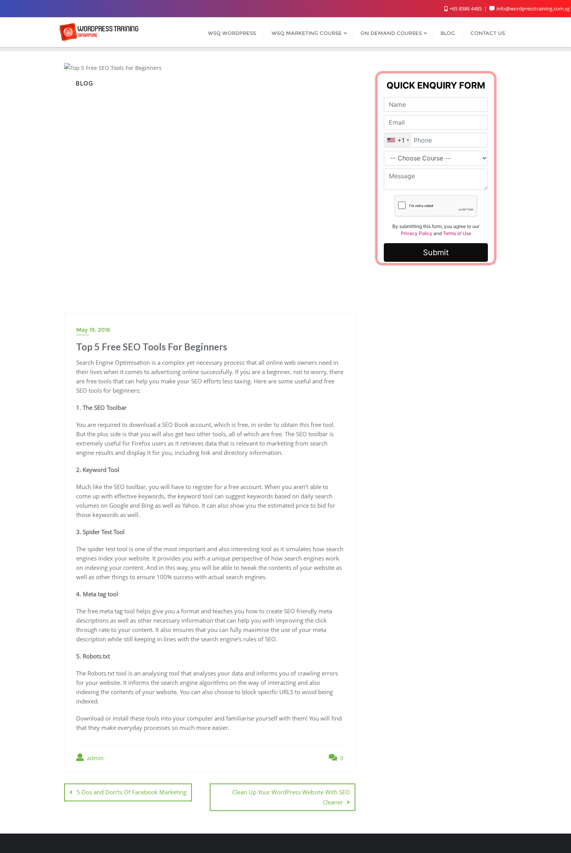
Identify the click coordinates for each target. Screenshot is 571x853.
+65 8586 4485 (465, 8)
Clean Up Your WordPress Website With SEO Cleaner (291, 797)
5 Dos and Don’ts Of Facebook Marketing (131, 792)
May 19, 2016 (93, 329)
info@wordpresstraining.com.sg (533, 8)
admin (94, 758)
